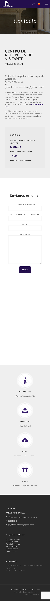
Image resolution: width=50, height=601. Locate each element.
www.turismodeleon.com (34, 595)
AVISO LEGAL (11, 568)
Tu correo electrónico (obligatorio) (25, 214)
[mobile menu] (46, 4)
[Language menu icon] (39, 4)
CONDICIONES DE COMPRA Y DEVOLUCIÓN (24, 566)
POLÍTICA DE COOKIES (15, 570)
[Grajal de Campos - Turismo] (7, 4)
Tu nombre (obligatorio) (25, 204)
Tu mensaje (25, 234)
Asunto (25, 224)
